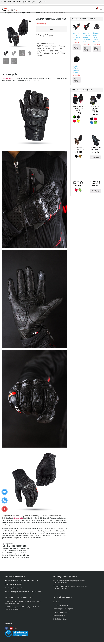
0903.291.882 (7, 2)
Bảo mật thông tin (59, 615)
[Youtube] (11, 628)
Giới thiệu (56, 602)
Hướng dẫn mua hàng (60, 605)
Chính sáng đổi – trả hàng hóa (63, 609)
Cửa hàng (16, 12)
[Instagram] (15, 628)
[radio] (37, 35)
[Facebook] (6, 628)
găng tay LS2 (18, 518)
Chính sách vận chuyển (61, 612)
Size (51, 29)
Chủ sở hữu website (60, 619)
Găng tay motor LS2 (38, 12)
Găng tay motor (25, 12)
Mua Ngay (76, 47)
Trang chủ (8, 12)
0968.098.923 (16, 2)
